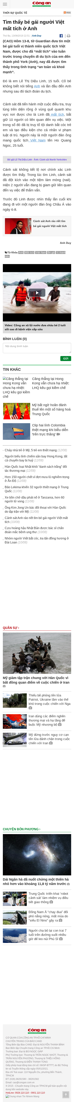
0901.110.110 (38, 1092)
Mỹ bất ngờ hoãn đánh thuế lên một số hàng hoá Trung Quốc (51, 409)
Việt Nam (37, 140)
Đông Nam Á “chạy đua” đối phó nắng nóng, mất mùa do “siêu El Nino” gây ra (48, 916)
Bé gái (51, 252)
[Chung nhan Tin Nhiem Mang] (22, 1096)
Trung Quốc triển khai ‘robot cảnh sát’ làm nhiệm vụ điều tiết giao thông (48, 898)
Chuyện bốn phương (21, 829)
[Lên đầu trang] (65, 1094)
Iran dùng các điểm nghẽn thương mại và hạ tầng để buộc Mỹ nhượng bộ (47, 720)
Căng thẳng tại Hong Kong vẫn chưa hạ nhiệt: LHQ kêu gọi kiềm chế (50, 383)
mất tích (57, 114)
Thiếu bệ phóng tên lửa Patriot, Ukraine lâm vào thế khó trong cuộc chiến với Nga (49, 700)
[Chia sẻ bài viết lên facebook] (61, 36)
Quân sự (10, 627)
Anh (37, 86)
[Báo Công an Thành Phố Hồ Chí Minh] (41, 3)
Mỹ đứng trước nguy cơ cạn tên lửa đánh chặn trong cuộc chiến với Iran (49, 739)
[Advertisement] (37, 587)
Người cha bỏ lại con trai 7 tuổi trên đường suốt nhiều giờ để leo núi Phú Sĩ (47, 935)
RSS (68, 12)
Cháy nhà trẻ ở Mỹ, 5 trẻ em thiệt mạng (31, 450)
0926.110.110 (22, 1092)
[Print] (68, 36)
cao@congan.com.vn (24, 1082)
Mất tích (29, 252)
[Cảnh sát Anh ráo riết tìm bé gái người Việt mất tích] (18, 225)
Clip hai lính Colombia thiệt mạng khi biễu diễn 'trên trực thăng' (50, 429)
